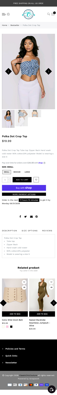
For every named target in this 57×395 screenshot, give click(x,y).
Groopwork (34, 379)
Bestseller (14, 25)
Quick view (24, 287)
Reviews (47, 231)
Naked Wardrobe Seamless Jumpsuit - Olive (39, 323)
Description (9, 231)
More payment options (24, 194)
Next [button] (48, 71)
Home (4, 25)
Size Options (30, 231)
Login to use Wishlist (36, 179)
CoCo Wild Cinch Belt (12, 320)
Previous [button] (8, 71)
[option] (28, 71)
